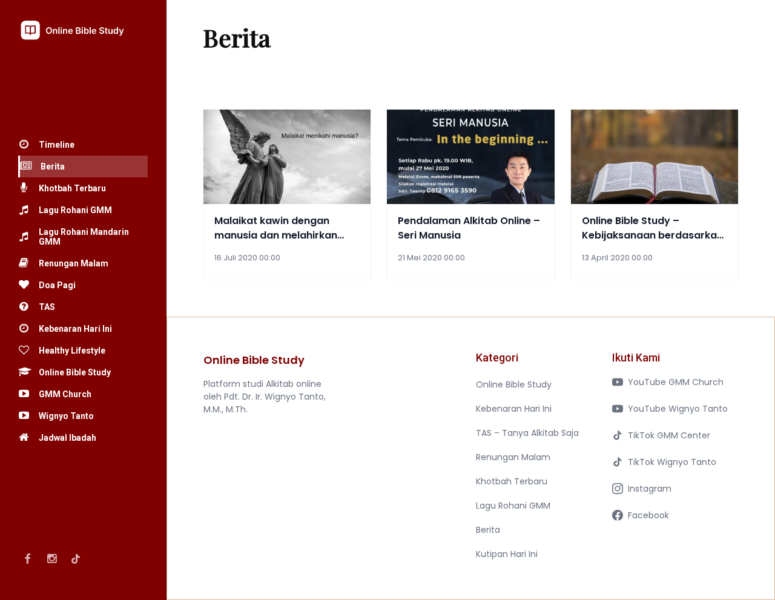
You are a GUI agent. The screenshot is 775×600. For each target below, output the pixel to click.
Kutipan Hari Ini (507, 554)
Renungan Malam (513, 457)
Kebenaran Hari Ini (514, 409)
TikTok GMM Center (669, 435)
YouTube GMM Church (676, 382)
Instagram (649, 489)
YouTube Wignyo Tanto (678, 409)
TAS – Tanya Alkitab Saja (527, 433)
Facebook (648, 515)
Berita (488, 530)
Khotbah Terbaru (511, 481)
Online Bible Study (514, 384)
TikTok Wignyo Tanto (672, 462)
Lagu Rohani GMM (513, 505)
